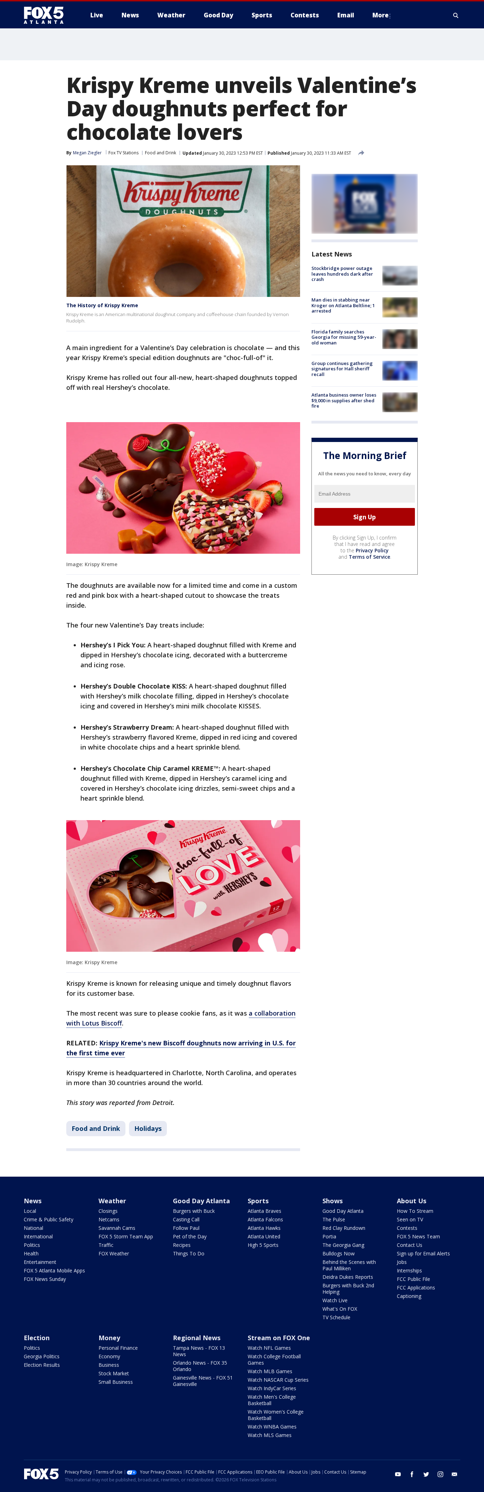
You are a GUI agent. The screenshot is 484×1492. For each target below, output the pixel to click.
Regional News (196, 1337)
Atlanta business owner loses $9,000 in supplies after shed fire (343, 400)
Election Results (42, 1364)
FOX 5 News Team (418, 1236)
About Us (411, 1201)
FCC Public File (413, 1279)
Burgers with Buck (194, 1211)
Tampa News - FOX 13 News (199, 1351)
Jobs (402, 1262)
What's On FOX (339, 1308)
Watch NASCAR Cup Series (278, 1379)
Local (30, 1211)
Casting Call (186, 1219)
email (454, 1474)
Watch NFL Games (269, 1347)
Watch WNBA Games (272, 1426)
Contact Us (409, 1245)
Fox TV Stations (123, 153)
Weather (112, 1201)
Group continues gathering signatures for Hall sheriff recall (342, 368)
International (38, 1236)
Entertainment (40, 1262)
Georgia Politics (42, 1356)
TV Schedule (336, 1317)
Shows (332, 1201)
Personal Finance (118, 1347)
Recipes (182, 1245)
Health (31, 1253)
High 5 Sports (263, 1245)
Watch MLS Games (270, 1435)
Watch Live (335, 1300)
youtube (398, 1474)
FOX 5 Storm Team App (126, 1236)
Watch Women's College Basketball (276, 1414)
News (32, 1201)
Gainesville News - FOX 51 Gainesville (203, 1380)
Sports (258, 1201)
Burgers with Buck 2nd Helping (348, 1288)
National (33, 1228)
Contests (407, 1228)
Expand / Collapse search (456, 15)
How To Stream (415, 1211)
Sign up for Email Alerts (423, 1253)
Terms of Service (369, 556)
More (380, 15)
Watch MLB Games (270, 1371)
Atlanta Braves (264, 1211)
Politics (32, 1245)
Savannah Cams (117, 1228)
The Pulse (333, 1219)
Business (109, 1364)
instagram (440, 1474)
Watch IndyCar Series (272, 1388)
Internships (409, 1270)
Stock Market (114, 1373)
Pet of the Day (190, 1236)
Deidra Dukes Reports (347, 1276)
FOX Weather (114, 1253)
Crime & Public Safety (48, 1219)
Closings (108, 1211)
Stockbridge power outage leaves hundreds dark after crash (342, 273)
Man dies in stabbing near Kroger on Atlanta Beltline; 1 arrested (343, 305)
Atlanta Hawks (264, 1228)
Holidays (148, 1128)
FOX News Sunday (45, 1279)
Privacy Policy (372, 550)
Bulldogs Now (338, 1253)
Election (37, 1337)
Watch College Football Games (274, 1359)
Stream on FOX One (279, 1337)
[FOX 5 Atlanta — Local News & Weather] (47, 15)
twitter (426, 1474)
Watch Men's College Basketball (272, 1400)
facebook (412, 1474)
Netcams (109, 1219)
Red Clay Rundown (343, 1228)
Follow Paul (186, 1228)
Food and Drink (160, 153)
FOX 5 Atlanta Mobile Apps (54, 1270)
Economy (109, 1356)
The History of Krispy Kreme (102, 305)
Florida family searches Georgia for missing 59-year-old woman (343, 337)
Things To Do (188, 1253)
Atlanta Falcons (265, 1219)
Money (109, 1337)
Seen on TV (410, 1219)
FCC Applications (416, 1287)
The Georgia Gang (343, 1245)
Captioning (409, 1296)
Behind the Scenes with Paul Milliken (349, 1265)
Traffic (106, 1245)
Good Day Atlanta (201, 1201)
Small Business (116, 1381)
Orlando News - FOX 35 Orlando (200, 1365)
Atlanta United (264, 1236)
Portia (329, 1236)
